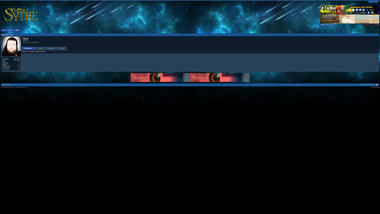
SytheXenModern (6, 84)
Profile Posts (28, 48)
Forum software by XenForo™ (14, 87)
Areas (62, 48)
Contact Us (363, 84)
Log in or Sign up (373, 1)
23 (18, 68)
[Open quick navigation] (378, 30)
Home (371, 84)
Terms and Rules (375, 87)
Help (368, 84)
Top (374, 84)
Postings (40, 48)
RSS (377, 85)
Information (51, 48)
